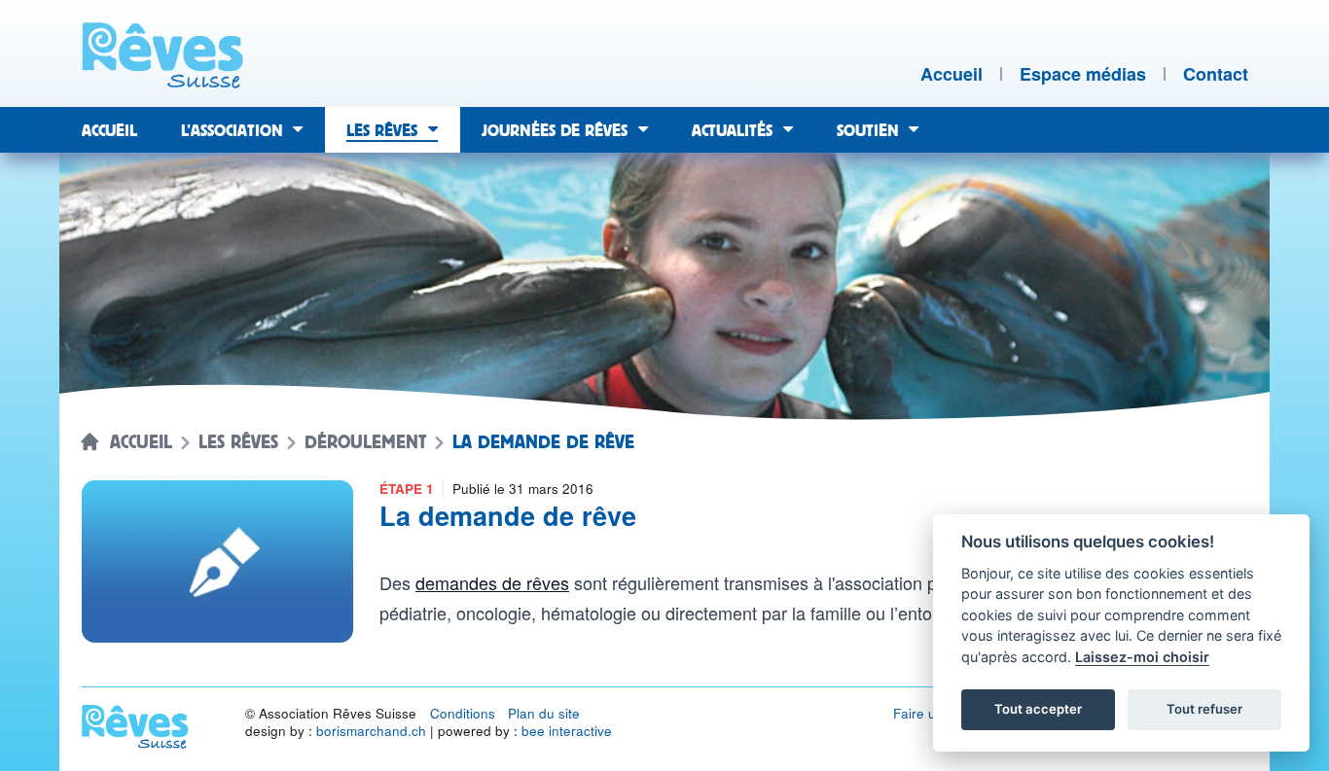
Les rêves (238, 442)
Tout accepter (1038, 709)
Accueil (141, 442)
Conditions (462, 713)
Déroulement (365, 442)
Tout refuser (1204, 709)
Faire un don (932, 713)
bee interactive (566, 730)
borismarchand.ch (371, 730)
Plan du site (544, 713)
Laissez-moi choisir (1142, 656)
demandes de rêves (492, 582)
